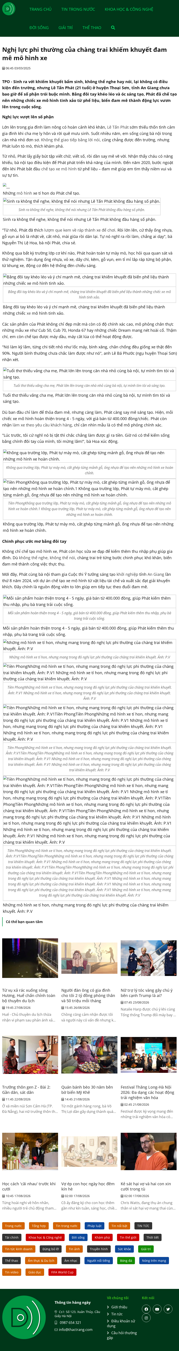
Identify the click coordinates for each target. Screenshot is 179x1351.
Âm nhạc (70, 1260)
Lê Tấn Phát (118, 127)
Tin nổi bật (119, 1226)
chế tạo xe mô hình (59, 168)
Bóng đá (126, 1260)
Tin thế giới (128, 1237)
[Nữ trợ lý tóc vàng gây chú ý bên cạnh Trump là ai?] (149, 958)
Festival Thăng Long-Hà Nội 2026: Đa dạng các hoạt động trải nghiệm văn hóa (147, 1092)
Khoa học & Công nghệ (129, 9)
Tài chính (12, 1237)
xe (29, 313)
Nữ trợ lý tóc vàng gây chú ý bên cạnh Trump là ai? (146, 993)
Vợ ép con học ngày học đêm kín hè (88, 1186)
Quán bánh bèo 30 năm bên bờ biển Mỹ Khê (87, 1089)
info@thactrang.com (76, 1329)
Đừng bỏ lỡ (51, 1249)
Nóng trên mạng (154, 1260)
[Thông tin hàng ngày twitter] (168, 1309)
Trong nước (13, 1226)
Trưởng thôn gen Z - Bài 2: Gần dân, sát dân (26, 1089)
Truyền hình (99, 1249)
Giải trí (66, 27)
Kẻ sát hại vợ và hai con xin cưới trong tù (146, 1186)
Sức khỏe (124, 1249)
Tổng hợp (39, 1226)
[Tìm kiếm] (111, 27)
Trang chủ (40, 9)
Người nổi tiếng (98, 1260)
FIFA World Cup (62, 1272)
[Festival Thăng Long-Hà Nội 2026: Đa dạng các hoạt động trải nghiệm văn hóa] (149, 1055)
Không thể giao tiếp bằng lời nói (70, 139)
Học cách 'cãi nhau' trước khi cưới (29, 1186)
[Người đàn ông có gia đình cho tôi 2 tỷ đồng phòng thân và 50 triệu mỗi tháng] (89, 958)
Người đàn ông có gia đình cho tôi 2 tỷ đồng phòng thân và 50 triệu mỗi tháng (88, 995)
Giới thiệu (119, 1307)
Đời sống (39, 27)
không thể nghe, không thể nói (47, 557)
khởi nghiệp (127, 574)
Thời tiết (152, 1237)
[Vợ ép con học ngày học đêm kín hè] (89, 1151)
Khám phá (102, 1237)
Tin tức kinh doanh (19, 1249)
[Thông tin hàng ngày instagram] (146, 1317)
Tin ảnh (74, 1249)
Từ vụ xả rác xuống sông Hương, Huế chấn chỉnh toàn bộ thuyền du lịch (28, 995)
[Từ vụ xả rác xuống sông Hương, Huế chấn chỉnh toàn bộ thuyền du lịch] (30, 958)
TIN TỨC (143, 1226)
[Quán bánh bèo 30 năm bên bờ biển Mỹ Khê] (89, 1055)
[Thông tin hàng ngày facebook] (146, 1309)
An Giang (156, 574)
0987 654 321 (70, 1322)
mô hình (24, 193)
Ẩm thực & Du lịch (41, 1260)
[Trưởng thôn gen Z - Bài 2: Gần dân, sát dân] (30, 1055)
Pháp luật (95, 1226)
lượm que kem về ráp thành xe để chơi (79, 230)
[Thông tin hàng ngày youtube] (157, 1309)
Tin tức (117, 1314)
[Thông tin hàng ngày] (13, 8)
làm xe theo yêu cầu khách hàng (42, 425)
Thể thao (92, 27)
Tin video (11, 1272)
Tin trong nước (78, 9)
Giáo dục (34, 1272)
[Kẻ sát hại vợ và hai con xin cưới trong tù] (149, 1151)
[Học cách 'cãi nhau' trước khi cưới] (30, 1151)
